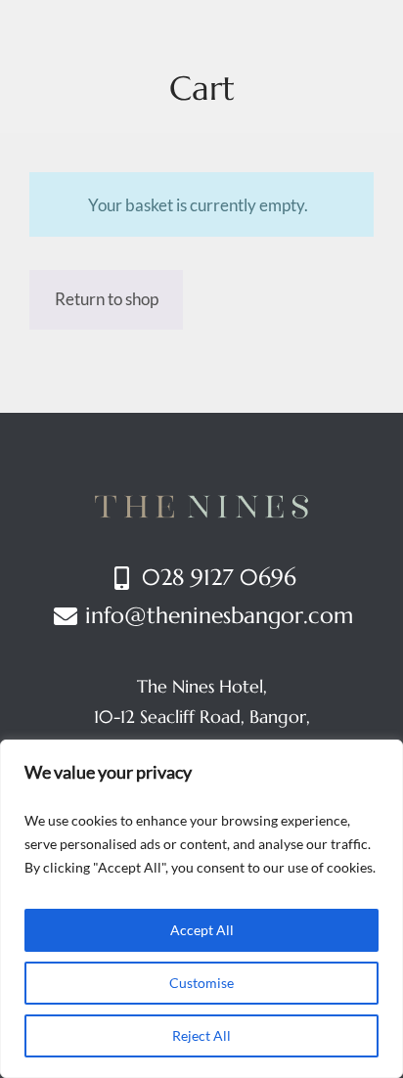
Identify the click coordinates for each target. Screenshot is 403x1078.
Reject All (201, 1035)
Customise (201, 982)
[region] (201, 909)
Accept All (202, 929)
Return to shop (106, 299)
